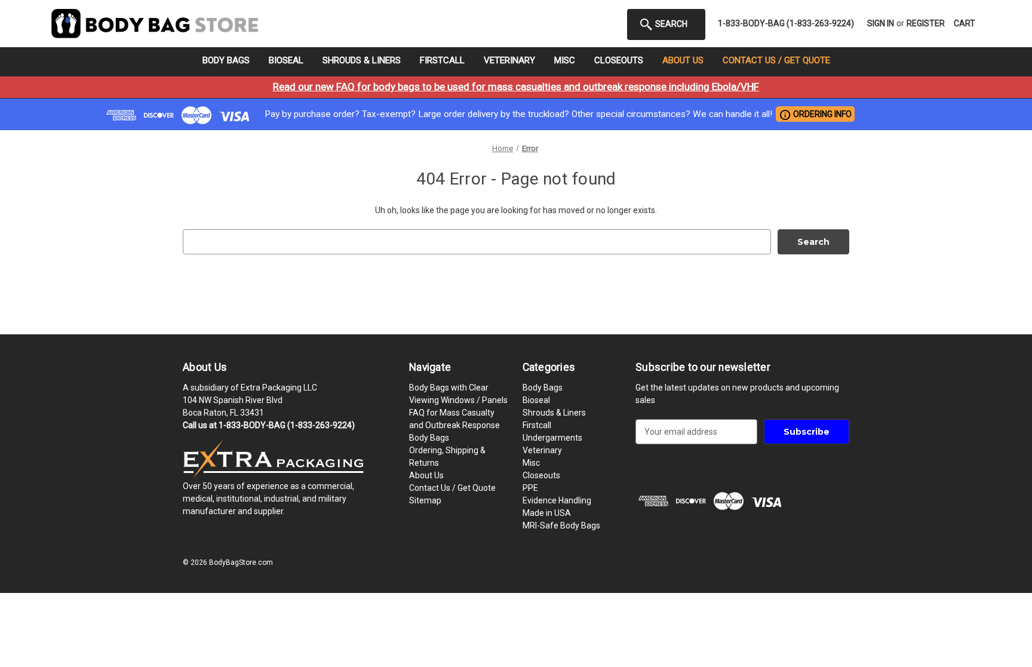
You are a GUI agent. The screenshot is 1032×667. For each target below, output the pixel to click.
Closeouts (618, 60)
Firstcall (442, 60)
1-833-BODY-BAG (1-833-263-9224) (786, 23)
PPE (530, 488)
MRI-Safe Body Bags (561, 525)
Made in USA (547, 513)
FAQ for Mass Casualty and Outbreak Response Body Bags (454, 425)
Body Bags (226, 60)
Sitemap (425, 500)
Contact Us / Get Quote (776, 60)
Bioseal (286, 60)
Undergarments (552, 437)
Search (670, 24)
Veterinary (509, 60)
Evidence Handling (557, 500)
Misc (564, 60)
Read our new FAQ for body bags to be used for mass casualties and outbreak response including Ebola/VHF (516, 87)
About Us (683, 60)
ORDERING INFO (815, 114)
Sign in (880, 23)
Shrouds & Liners (361, 60)
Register (926, 23)
